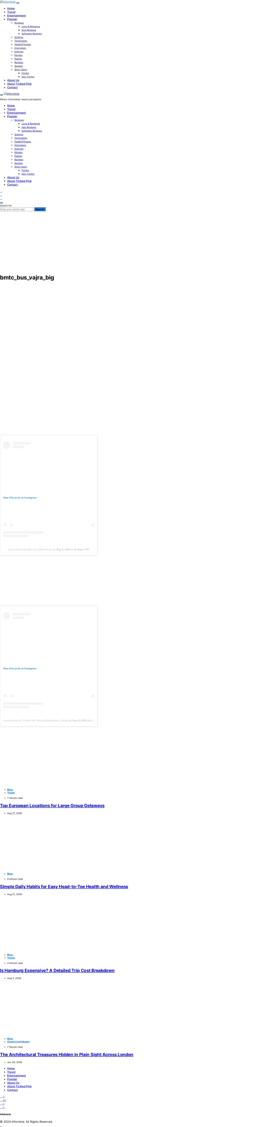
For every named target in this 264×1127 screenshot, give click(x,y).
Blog (10, 789)
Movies (18, 55)
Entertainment (16, 15)
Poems (18, 58)
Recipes (18, 62)
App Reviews (29, 30)
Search (40, 209)
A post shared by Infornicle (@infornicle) (30, 549)
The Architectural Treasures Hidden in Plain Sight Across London (66, 1054)
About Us (13, 80)
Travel (11, 12)
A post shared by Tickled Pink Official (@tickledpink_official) (35, 720)
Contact (12, 87)
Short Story (20, 69)
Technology (20, 40)
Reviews (19, 22)
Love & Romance (31, 26)
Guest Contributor (18, 1041)
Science (18, 37)
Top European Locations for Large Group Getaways (52, 805)
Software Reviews (32, 33)
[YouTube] (1, 194)
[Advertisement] (132, 245)
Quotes (18, 65)
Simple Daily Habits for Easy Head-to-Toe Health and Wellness (64, 886)
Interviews (20, 48)
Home (11, 8)
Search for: (6, 205)
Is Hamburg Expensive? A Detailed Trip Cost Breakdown (57, 970)
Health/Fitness (22, 44)
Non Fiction (28, 76)
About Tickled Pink (19, 84)
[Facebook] (1, 198)
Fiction (25, 73)
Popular (12, 19)
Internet (18, 51)
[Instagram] (1, 191)
